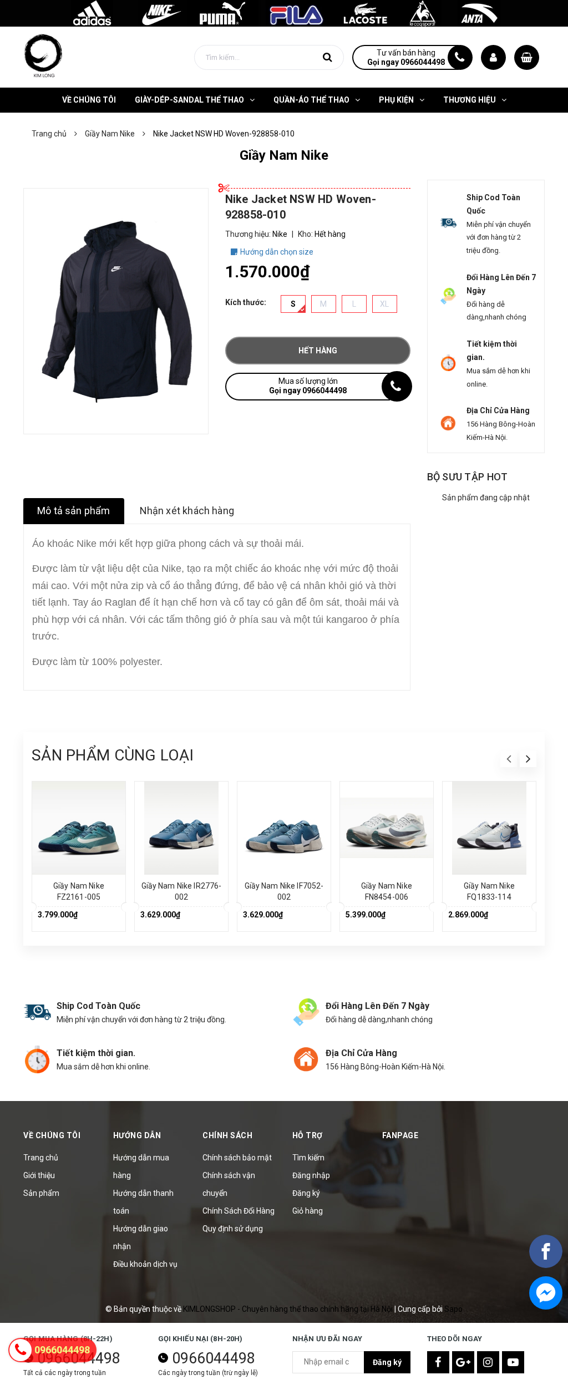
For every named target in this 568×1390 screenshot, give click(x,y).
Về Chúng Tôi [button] (51, 1135)
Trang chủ (40, 1157)
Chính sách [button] (227, 1135)
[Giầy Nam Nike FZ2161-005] (78, 828)
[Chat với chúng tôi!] (545, 1293)
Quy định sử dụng (232, 1228)
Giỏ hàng (307, 1210)
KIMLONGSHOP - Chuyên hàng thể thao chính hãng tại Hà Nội (288, 1309)
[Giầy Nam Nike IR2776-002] (181, 828)
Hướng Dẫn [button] (137, 1135)
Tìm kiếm (308, 1157)
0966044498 (213, 1358)
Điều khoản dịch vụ (145, 1264)
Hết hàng (317, 350)
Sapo (453, 1309)
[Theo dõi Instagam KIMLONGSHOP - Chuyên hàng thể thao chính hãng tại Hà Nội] (488, 1362)
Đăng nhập (311, 1175)
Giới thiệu (39, 1175)
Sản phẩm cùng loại (113, 755)
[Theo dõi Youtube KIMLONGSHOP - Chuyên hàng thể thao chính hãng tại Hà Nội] (513, 1362)
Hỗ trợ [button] (307, 1135)
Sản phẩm (41, 1193)
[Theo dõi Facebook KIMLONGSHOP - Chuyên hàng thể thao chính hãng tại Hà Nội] (438, 1362)
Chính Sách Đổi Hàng (238, 1210)
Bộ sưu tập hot (467, 477)
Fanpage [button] (400, 1135)
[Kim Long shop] (284, 12)
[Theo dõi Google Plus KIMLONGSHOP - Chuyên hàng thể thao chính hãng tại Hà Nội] (463, 1362)
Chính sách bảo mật (237, 1157)
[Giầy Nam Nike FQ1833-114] (489, 828)
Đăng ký (306, 1193)
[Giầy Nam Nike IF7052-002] (284, 828)
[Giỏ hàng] (526, 57)
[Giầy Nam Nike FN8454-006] (386, 828)
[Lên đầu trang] (540, 1354)
